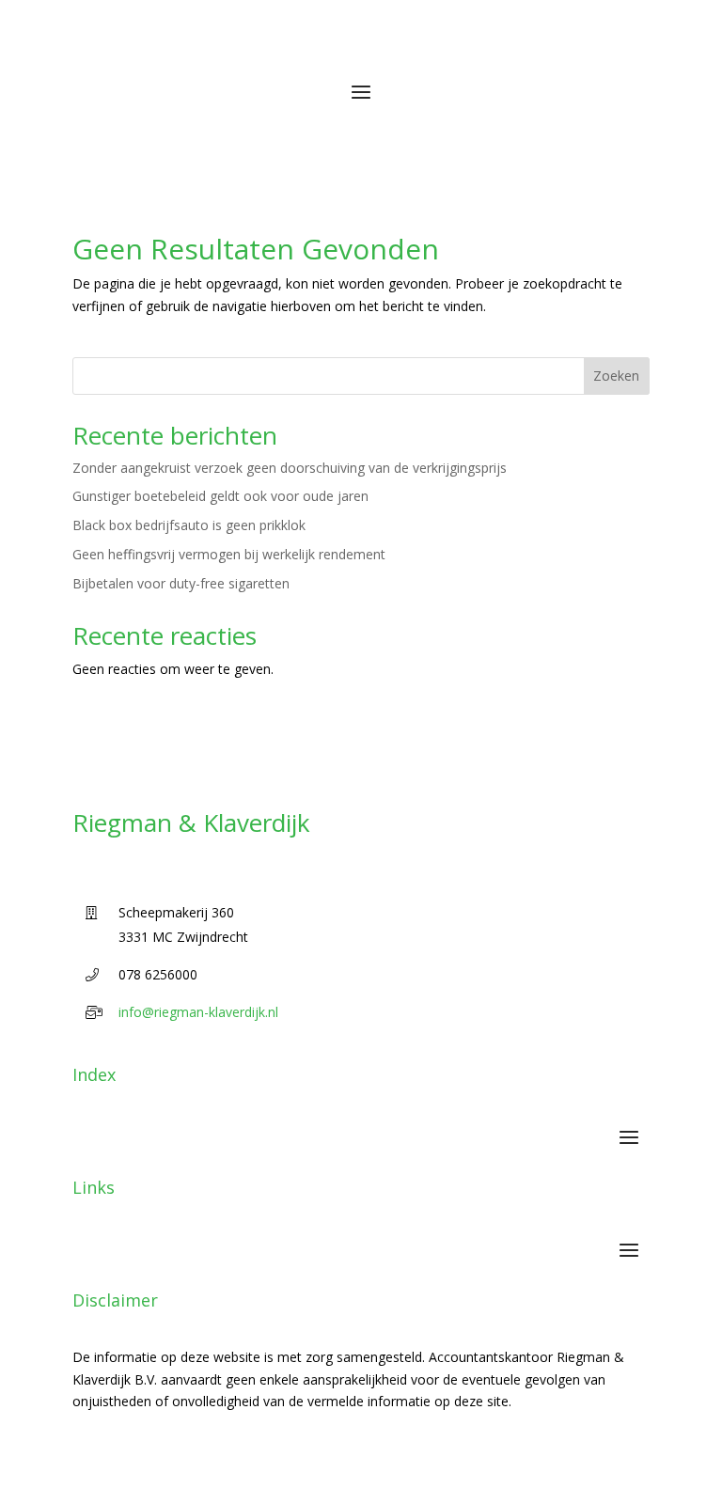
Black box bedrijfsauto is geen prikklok (189, 525)
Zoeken (616, 375)
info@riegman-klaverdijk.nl (198, 1012)
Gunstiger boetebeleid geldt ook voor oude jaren (220, 496)
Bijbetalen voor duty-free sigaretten (181, 583)
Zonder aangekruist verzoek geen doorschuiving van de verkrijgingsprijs (289, 468)
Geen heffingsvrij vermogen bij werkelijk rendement (228, 554)
